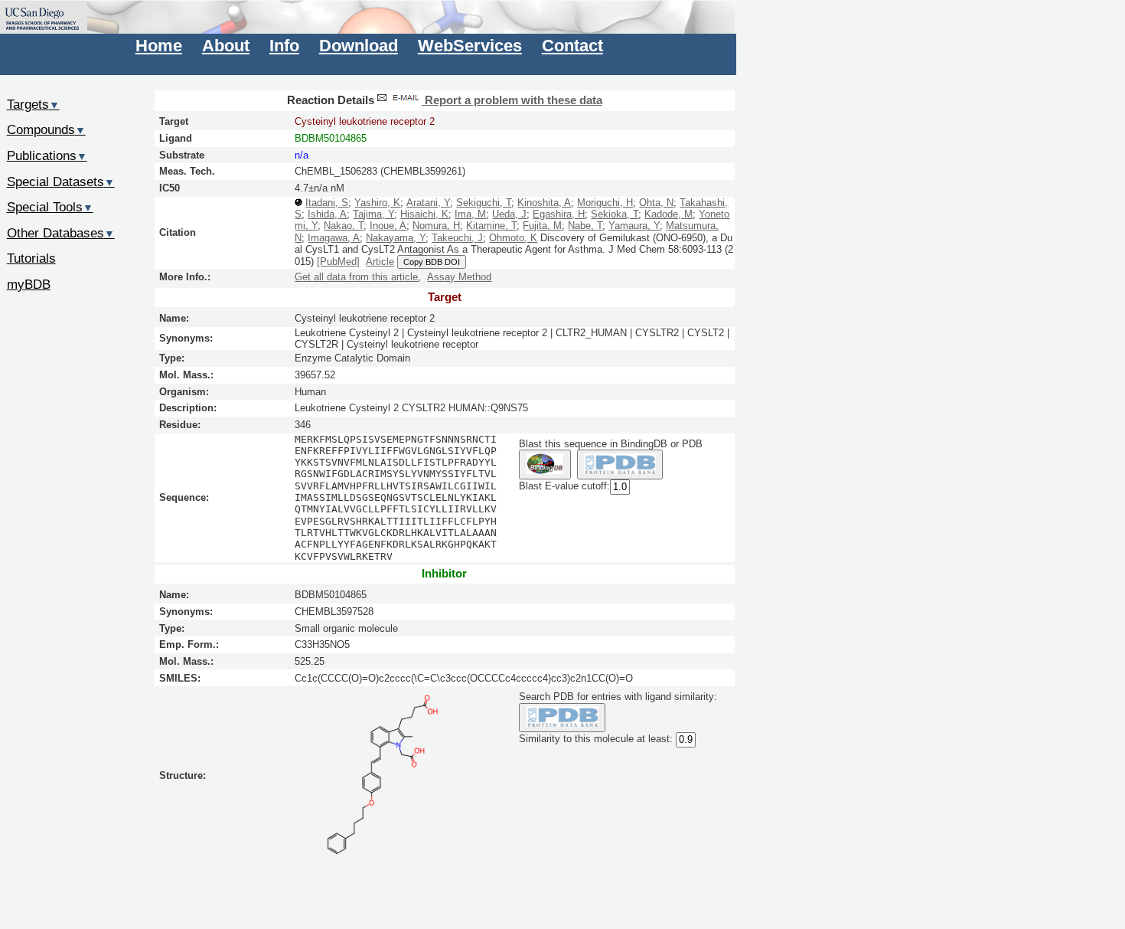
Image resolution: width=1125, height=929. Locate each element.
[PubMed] (338, 261)
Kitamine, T (491, 225)
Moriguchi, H (605, 202)
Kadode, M (668, 214)
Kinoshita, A (544, 202)
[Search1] (544, 464)
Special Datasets (61, 181)
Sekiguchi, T (483, 202)
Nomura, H (436, 225)
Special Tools (50, 206)
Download (358, 45)
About (225, 45)
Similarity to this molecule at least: (596, 739)
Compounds (46, 129)
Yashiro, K (377, 202)
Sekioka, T (614, 214)
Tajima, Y (373, 214)
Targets (33, 104)
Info (284, 45)
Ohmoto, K (513, 238)
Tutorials (31, 258)
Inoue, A (388, 225)
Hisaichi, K (424, 214)
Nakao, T (344, 225)
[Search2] (620, 464)
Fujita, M (542, 225)
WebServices (470, 45)
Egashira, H (559, 214)
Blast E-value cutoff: (564, 486)
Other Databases (61, 232)
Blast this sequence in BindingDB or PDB (611, 444)
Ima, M (470, 214)
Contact (572, 45)
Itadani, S (326, 202)
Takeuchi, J (457, 238)
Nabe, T (585, 225)
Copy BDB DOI (431, 262)
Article (380, 261)
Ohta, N (656, 202)
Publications (47, 155)
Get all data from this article (356, 277)
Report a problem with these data (512, 100)
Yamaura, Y (634, 225)
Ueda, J (509, 214)
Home (158, 45)
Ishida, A (327, 214)
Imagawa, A (334, 238)
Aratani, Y (428, 202)
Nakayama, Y (396, 238)
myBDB (29, 284)
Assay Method (459, 277)
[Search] (562, 718)
